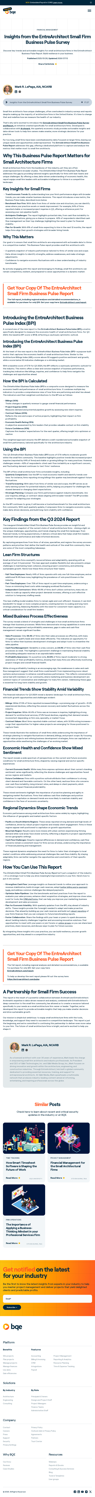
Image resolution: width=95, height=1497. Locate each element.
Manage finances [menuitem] (10, 1366)
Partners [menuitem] (34, 1438)
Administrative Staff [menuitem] (39, 1410)
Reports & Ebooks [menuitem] (56, 1465)
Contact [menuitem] (6, 1427)
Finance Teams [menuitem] (37, 1407)
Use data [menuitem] (7, 1370)
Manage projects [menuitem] (10, 1363)
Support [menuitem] (6, 1438)
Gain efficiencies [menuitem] (10, 1373)
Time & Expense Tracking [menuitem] (63, 1366)
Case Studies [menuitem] (8, 1469)
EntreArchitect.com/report (73, 302)
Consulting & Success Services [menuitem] (61, 1469)
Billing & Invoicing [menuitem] (38, 1359)
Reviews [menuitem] (6, 1465)
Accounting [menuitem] (36, 1356)
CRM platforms (30, 899)
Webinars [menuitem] (53, 1462)
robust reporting (78, 911)
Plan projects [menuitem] (8, 1359)
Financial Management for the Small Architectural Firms (67, 1166)
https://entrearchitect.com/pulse (23, 979)
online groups (64, 923)
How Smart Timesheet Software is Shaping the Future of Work (21, 1166)
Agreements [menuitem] (36, 1434)
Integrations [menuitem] (36, 1366)
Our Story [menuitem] (7, 1462)
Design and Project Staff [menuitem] (41, 1400)
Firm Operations (13, 1220)
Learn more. (58, 2)
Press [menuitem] (5, 1434)
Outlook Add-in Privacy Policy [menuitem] (43, 1431)
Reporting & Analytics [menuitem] (62, 1359)
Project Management (60, 1158)
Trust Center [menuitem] (36, 1441)
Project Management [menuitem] (62, 1356)
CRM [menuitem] (33, 1363)
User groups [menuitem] (54, 1479)
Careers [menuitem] (6, 1431)
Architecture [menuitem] (8, 1396)
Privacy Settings (9, 1445)
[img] (82, 102)
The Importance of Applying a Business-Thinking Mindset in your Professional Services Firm (23, 1230)
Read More (12, 1177)
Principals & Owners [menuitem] (39, 1396)
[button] (6, 102)
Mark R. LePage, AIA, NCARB (33, 86)
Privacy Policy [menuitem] (36, 1427)
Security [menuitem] (6, 1441)
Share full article (46, 64)
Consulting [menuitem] (7, 1403)
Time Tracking (12, 1158)
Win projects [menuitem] (8, 1356)
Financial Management (47, 30)
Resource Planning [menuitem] (61, 1363)
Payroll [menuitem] (34, 1370)
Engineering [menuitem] (8, 1400)
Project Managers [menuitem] (38, 1403)
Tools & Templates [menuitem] (56, 1476)
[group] (47, 102)
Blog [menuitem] (51, 1472)
